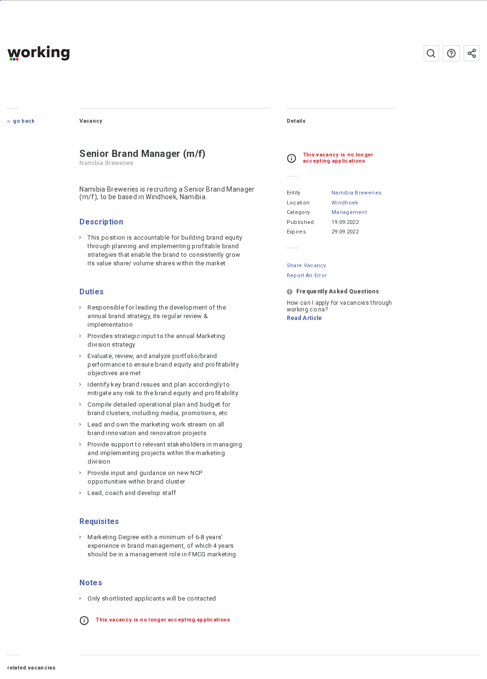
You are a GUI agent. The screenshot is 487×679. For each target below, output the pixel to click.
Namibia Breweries (356, 193)
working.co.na (57, 53)
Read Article (304, 318)
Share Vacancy (306, 265)
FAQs (451, 53)
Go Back (23, 121)
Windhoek (345, 203)
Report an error (307, 275)
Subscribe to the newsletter (472, 53)
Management (349, 212)
